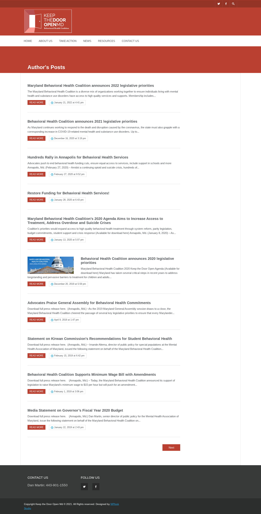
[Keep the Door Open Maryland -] (48, 32)
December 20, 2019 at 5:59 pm (70, 284)
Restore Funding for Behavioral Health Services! (68, 193)
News (87, 40)
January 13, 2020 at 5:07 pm (69, 239)
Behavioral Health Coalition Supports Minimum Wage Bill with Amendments (92, 374)
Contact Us (130, 40)
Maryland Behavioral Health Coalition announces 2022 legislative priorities (91, 86)
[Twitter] (218, 3)
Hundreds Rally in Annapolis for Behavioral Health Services (78, 157)
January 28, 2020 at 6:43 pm (69, 199)
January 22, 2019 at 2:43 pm (69, 427)
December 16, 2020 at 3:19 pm (70, 138)
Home (28, 40)
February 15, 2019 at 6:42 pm (69, 355)
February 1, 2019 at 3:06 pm (68, 391)
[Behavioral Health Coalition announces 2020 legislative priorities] (51, 265)
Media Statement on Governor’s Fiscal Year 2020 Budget (75, 410)
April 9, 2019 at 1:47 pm (66, 319)
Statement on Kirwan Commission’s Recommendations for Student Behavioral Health (100, 339)
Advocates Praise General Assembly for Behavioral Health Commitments (89, 303)
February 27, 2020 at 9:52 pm (69, 174)
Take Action (68, 40)
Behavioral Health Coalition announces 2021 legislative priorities (82, 121)
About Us (45, 40)
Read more (36, 102)
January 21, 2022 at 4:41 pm (69, 102)
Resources (106, 40)
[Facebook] (226, 3)
